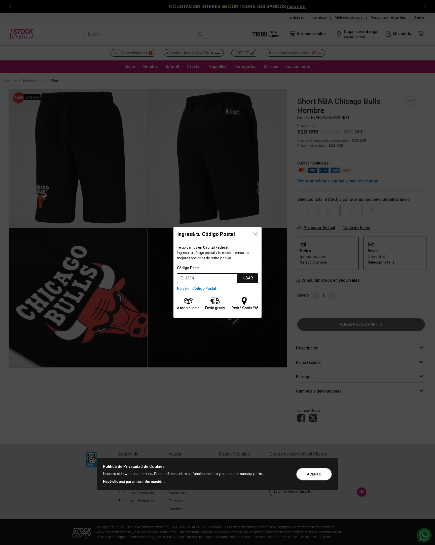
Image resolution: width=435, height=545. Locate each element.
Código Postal (189, 268)
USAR (248, 278)
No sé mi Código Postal (196, 288)
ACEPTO (314, 474)
